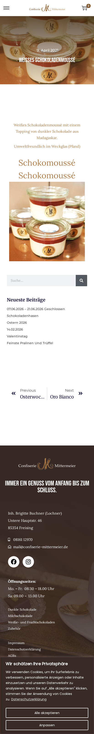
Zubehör (14, 629)
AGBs (12, 656)
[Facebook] (13, 561)
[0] (84, 8)
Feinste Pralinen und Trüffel (30, 343)
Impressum (16, 643)
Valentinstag (17, 336)
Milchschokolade (20, 616)
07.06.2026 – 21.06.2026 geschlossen (36, 309)
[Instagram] (28, 561)
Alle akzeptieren (47, 713)
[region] (47, 695)
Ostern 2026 (17, 323)
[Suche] (81, 280)
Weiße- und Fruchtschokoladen (31, 622)
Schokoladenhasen (23, 316)
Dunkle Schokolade (22, 609)
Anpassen (47, 725)
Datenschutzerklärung (29, 699)
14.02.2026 (15, 329)
